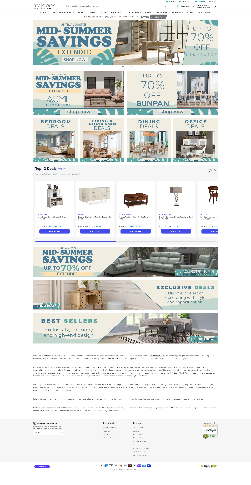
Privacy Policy (138, 438)
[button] (214, 6)
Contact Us (107, 434)
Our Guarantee (138, 445)
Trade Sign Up (138, 428)
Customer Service (109, 428)
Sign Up (170, 1)
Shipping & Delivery (140, 441)
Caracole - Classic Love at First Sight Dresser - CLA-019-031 (95, 218)
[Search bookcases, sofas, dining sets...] (165, 6)
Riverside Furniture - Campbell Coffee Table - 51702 (134, 218)
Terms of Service (139, 452)
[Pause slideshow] (132, 67)
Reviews (136, 431)
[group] (125, 42)
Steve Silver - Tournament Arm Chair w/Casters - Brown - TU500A (216, 218)
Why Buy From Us (109, 438)
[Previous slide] (119, 67)
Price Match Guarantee (141, 448)
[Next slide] (127, 67)
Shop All (61, 169)
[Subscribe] (62, 432)
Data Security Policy (140, 455)
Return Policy (138, 434)
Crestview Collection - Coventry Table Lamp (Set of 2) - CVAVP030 (176, 218)
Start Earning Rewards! (203, 7)
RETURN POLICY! (185, 1)
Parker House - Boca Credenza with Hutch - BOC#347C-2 (51, 218)
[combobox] (116, 6)
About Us (106, 431)
